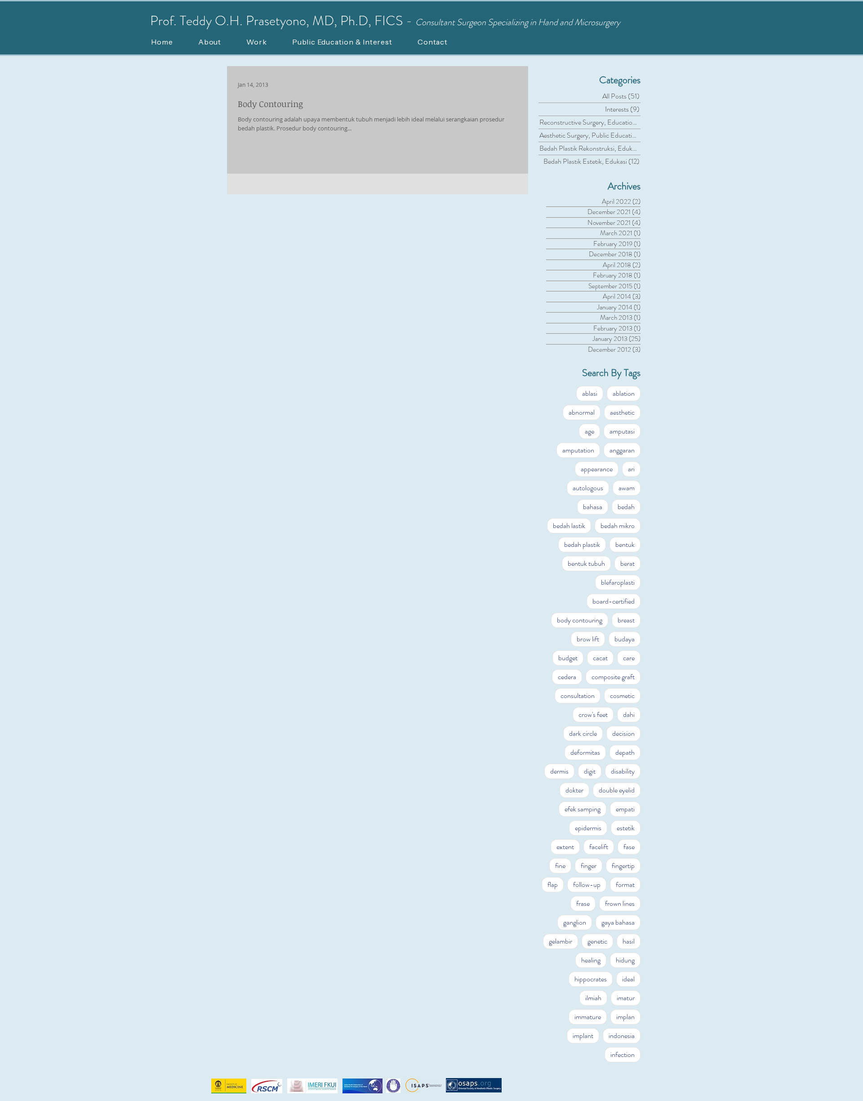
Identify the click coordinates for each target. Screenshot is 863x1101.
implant (583, 1035)
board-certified (613, 601)
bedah (626, 506)
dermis (559, 771)
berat (627, 563)
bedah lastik (569, 525)
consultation (578, 695)
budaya (624, 639)
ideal (628, 979)
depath (625, 752)
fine (560, 865)
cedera (567, 676)
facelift (598, 846)
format (625, 884)
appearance (597, 469)
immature (587, 1016)
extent (565, 846)
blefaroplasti (618, 582)
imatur (626, 998)
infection (622, 1054)
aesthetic (622, 412)
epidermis (588, 828)
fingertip (623, 865)
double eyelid (617, 790)
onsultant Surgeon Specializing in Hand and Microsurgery (521, 22)
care (629, 658)
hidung (625, 960)
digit (590, 771)
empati (625, 809)
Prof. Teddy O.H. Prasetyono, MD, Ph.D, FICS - (282, 20)
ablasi (589, 393)
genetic (597, 941)
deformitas (585, 752)
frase (583, 903)
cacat (600, 658)
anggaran (622, 450)
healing (591, 960)
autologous (588, 488)
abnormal (582, 412)
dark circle (583, 733)
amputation (578, 450)
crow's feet (593, 714)
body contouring (579, 620)
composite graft (613, 676)
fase (629, 846)
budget (568, 658)
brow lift (588, 639)
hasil (629, 941)
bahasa (592, 506)
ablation (624, 393)
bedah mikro (618, 525)
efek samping (583, 809)
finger (588, 865)
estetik (626, 828)
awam (626, 488)
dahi (629, 714)
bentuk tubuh (586, 563)
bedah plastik (582, 544)
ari (631, 469)
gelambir (560, 941)
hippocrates (590, 979)
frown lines (620, 903)
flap (552, 884)
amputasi (622, 431)
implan (625, 1016)
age (589, 431)
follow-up (587, 884)
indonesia (622, 1035)
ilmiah (593, 998)
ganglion (574, 922)
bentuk (625, 544)
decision (623, 733)
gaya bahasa (618, 922)
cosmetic (622, 695)
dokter (574, 790)
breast (626, 620)
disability (623, 771)
